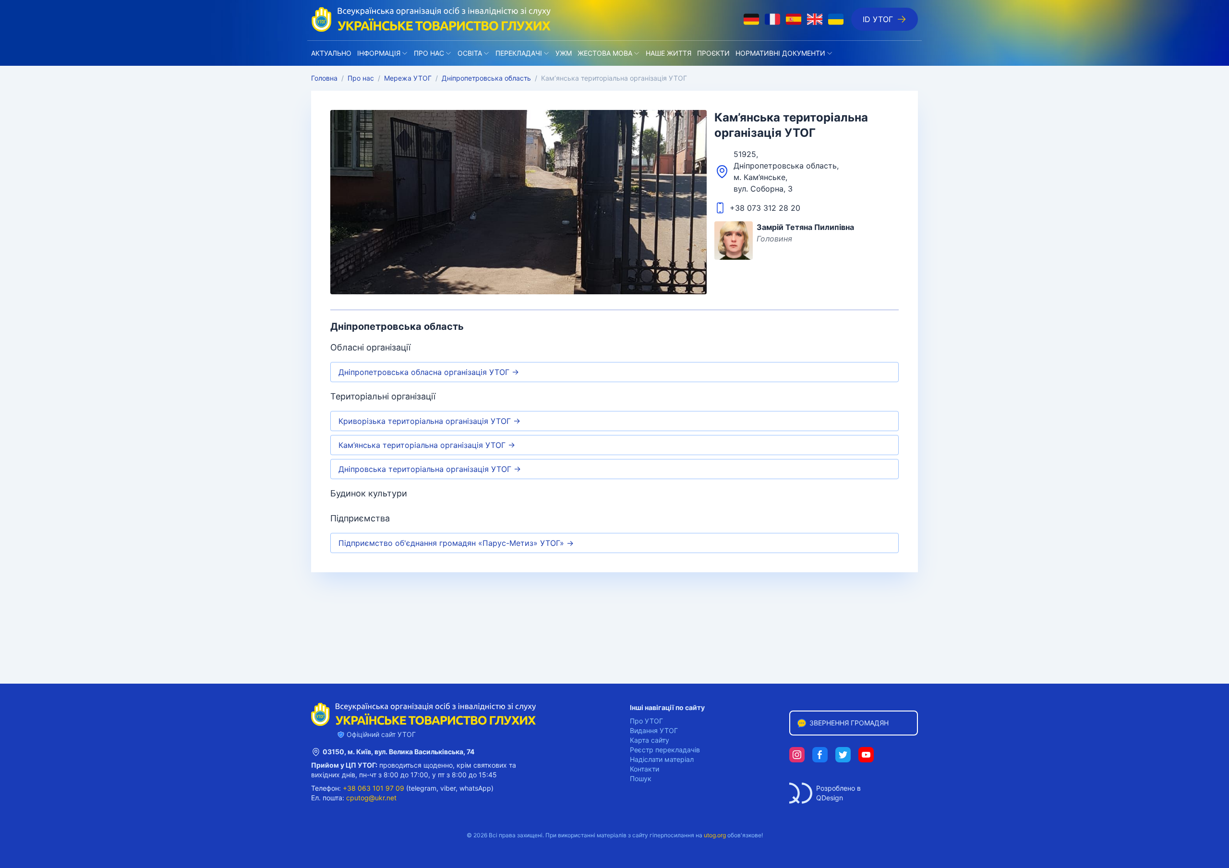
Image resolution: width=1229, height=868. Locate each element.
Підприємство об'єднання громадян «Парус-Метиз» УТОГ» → (456, 543)
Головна (324, 78)
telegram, (423, 788)
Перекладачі (518, 53)
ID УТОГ (878, 19)
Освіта (470, 53)
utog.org (715, 835)
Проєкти (713, 53)
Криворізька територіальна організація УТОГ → (429, 421)
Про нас (429, 53)
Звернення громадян (849, 723)
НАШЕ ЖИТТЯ (668, 53)
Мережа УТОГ (408, 78)
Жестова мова (605, 53)
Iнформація (378, 53)
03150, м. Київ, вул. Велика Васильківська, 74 (398, 751)
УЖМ (563, 53)
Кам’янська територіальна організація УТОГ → (426, 445)
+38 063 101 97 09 (373, 788)
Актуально (331, 53)
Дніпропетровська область (486, 78)
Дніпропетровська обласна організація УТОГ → (428, 372)
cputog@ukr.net (371, 798)
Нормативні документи (780, 53)
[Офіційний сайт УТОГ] (431, 19)
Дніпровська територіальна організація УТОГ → (429, 469)
